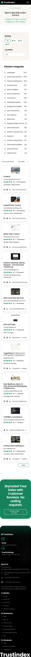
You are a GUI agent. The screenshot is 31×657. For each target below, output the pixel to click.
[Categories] (10, 8)
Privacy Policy (7, 626)
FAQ (4, 636)
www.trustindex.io (7, 589)
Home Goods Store (13, 94)
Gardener (10, 136)
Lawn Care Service (13, 111)
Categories (7, 650)
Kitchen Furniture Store (15, 140)
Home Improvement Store (15, 77)
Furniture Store (12, 85)
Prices (5, 596)
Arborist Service (12, 149)
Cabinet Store (11, 153)
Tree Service (11, 98)
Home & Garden (17, 8)
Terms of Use (7, 623)
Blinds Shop (11, 119)
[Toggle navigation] (27, 2)
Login (5, 616)
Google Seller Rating (10, 633)
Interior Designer (12, 89)
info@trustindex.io (20, 589)
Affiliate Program (9, 609)
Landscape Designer (14, 102)
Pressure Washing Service (15, 81)
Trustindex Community (12, 582)
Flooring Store (11, 115)
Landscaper (11, 72)
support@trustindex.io (9, 545)
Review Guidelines (9, 629)
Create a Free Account (14, 512)
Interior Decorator (13, 128)
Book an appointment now (11, 554)
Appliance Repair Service (15, 123)
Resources (6, 602)
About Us (6, 599)
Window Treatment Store (15, 132)
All (7, 40)
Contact (6, 606)
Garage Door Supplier (14, 106)
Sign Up (5, 620)
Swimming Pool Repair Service (15, 144)
